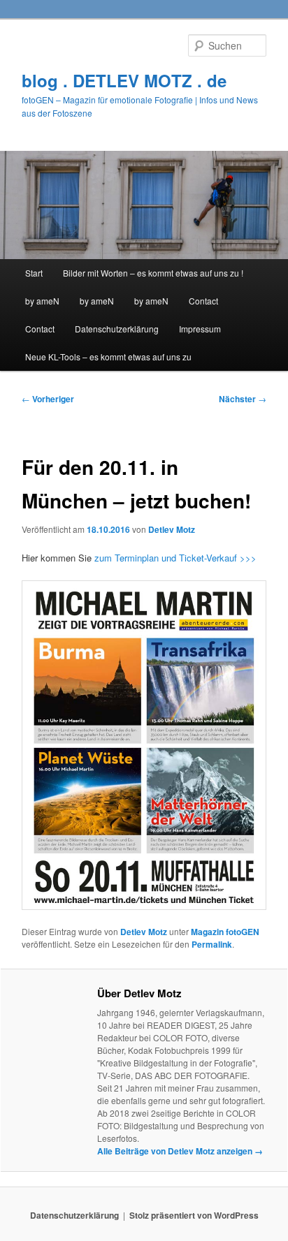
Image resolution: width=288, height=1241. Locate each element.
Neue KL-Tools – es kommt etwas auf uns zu (108, 356)
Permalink (212, 944)
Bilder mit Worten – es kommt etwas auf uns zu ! (153, 273)
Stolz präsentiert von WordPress (194, 1215)
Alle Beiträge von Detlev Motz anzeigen (180, 1151)
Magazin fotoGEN (225, 931)
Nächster (242, 398)
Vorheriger (48, 398)
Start (34, 273)
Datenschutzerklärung (117, 329)
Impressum (200, 329)
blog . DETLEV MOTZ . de (124, 80)
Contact (203, 301)
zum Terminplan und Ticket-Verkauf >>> (174, 557)
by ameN (42, 301)
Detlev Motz (171, 529)
